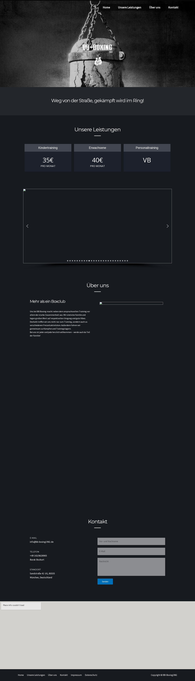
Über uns (154, 7)
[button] (27, 226)
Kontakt (173, 7)
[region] (97, 229)
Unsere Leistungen (129, 7)
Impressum (76, 675)
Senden (105, 581)
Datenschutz (91, 675)
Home (106, 7)
